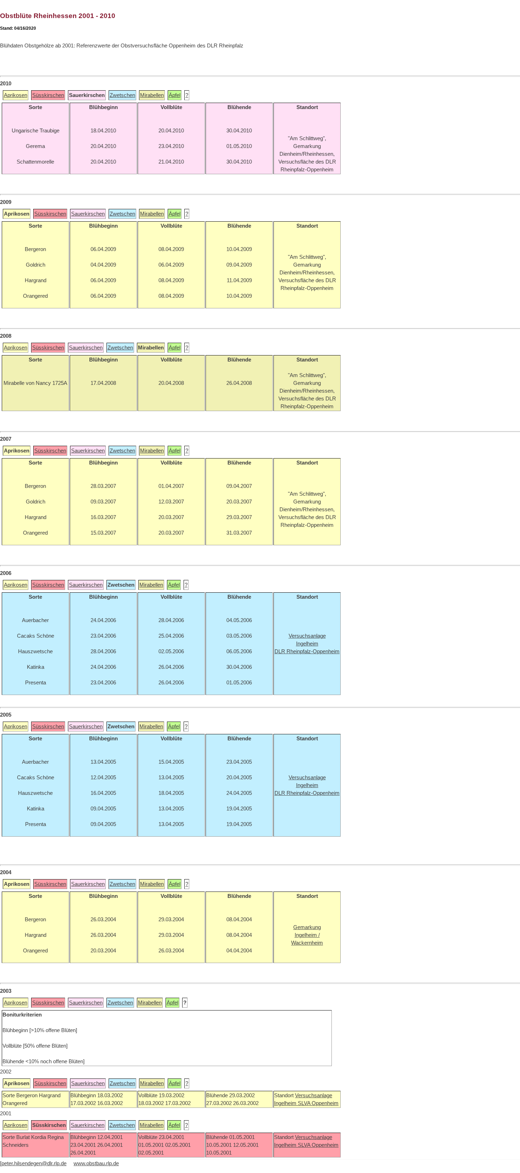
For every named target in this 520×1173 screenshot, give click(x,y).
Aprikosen (15, 95)
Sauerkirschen (88, 214)
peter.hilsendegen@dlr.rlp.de (34, 1163)
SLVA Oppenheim (318, 1103)
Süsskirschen (48, 95)
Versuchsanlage (313, 1095)
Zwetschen (122, 95)
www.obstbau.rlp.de (96, 1163)
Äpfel (174, 95)
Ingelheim (286, 1103)
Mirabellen (152, 95)
